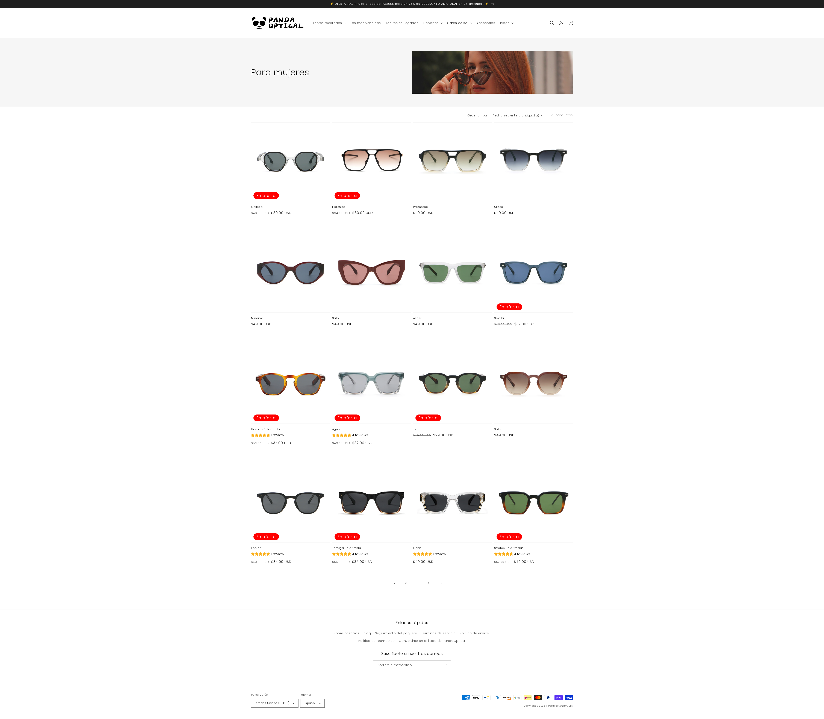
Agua (336, 429)
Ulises (498, 207)
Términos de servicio (438, 633)
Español (310, 703)
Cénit (417, 548)
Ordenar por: (477, 115)
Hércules (339, 207)
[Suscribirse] (446, 665)
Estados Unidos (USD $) (271, 703)
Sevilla (499, 318)
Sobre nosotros (346, 633)
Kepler (256, 548)
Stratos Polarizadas (509, 548)
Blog (367, 633)
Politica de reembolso (376, 641)
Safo (335, 318)
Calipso (257, 207)
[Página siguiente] (441, 583)
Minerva (257, 318)
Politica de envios (474, 633)
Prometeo (420, 207)
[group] (267, 436)
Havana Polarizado (265, 429)
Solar (498, 429)
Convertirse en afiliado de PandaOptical (432, 641)
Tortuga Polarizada (346, 548)
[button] (552, 23)
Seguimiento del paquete (396, 633)
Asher (417, 318)
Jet (415, 429)
